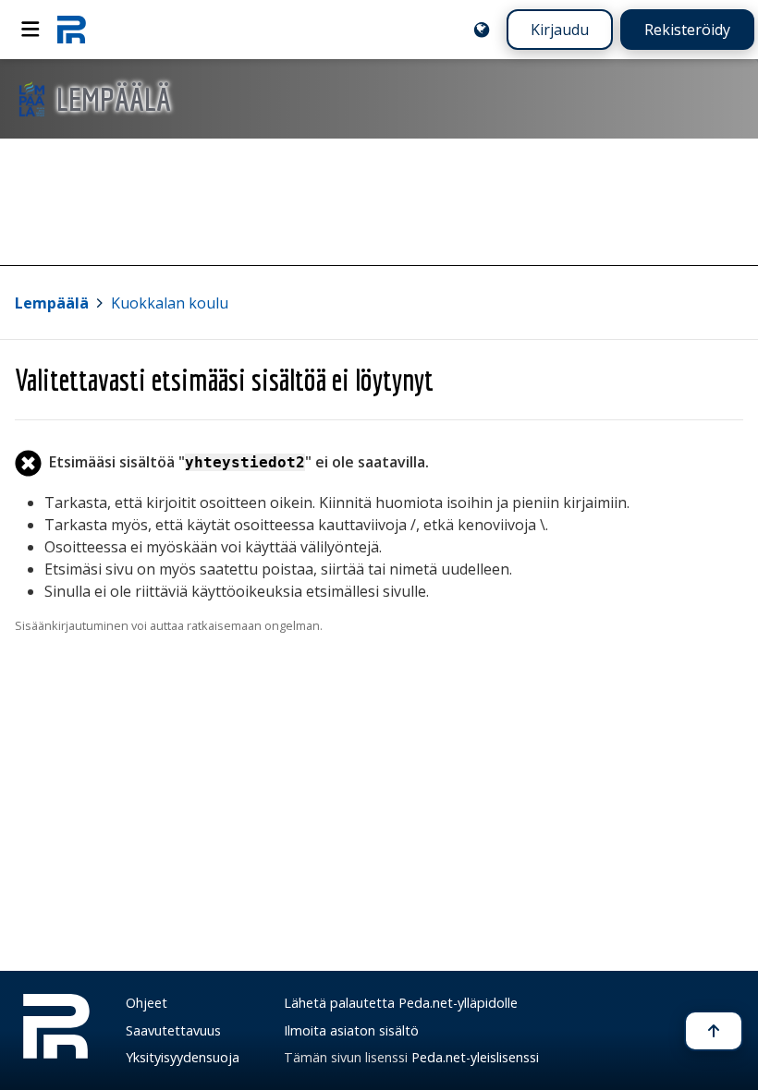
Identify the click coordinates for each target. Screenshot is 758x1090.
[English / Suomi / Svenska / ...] (481, 29)
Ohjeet (146, 1002)
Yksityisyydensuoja (182, 1057)
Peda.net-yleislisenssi (475, 1057)
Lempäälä (52, 303)
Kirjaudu (560, 29)
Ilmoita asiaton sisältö (351, 1030)
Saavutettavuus (173, 1030)
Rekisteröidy (687, 29)
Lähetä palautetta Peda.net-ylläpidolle (401, 1002)
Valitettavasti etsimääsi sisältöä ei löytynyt (224, 379)
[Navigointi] (30, 29)
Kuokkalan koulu (169, 303)
